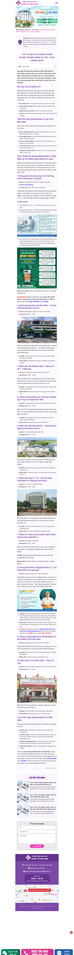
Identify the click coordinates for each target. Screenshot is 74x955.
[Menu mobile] (56, 3)
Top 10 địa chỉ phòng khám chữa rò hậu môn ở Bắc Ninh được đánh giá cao (43, 808)
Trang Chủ (21, 29)
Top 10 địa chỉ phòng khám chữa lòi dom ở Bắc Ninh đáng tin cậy (43, 796)
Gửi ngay (38, 846)
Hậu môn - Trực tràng (31, 29)
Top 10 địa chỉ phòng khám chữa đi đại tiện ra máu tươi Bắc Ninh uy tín (43, 783)
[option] (37, 17)
